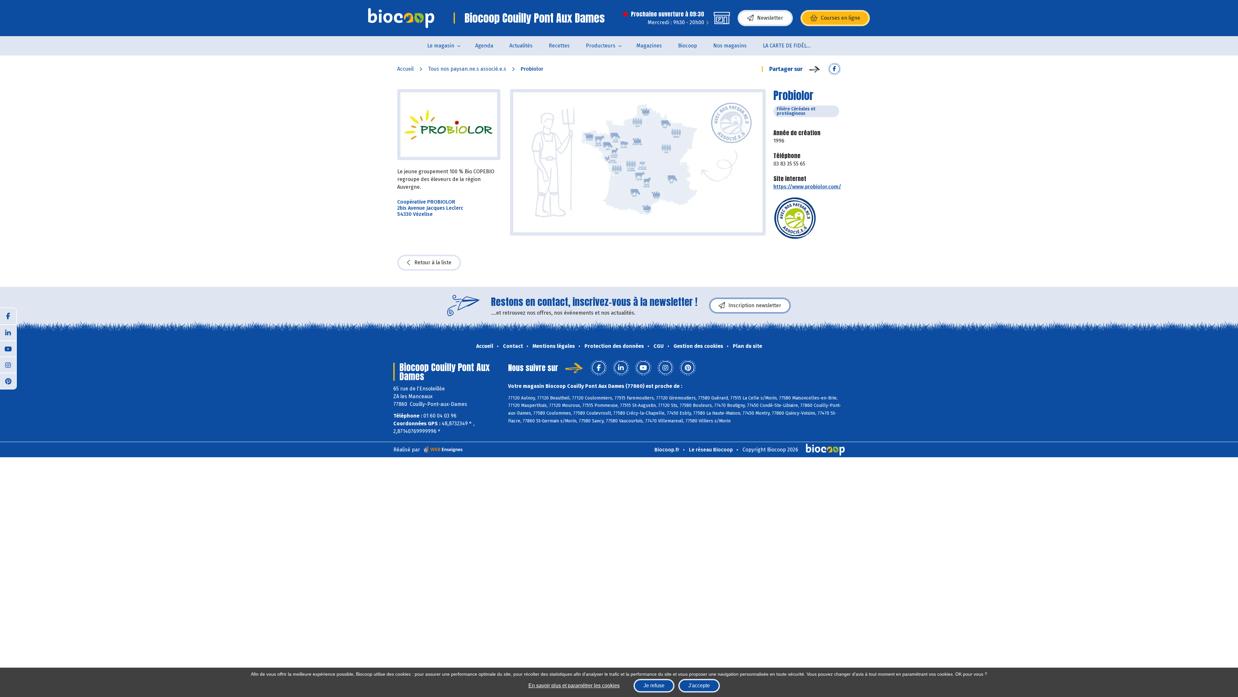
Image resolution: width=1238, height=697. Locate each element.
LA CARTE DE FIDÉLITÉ (788, 46)
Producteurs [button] (600, 46)
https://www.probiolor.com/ (807, 187)
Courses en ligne (840, 18)
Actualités (521, 46)
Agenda (484, 46)
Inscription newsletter (754, 305)
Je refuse (654, 685)
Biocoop (687, 46)
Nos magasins (730, 46)
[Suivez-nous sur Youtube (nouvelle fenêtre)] (8, 348)
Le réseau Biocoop (711, 450)
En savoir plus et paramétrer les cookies (574, 685)
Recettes (559, 46)
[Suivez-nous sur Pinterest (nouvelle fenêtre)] (8, 381)
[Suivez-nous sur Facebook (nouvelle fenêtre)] (8, 316)
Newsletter (770, 18)
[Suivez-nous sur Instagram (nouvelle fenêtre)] (8, 365)
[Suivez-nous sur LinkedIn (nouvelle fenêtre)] (8, 332)
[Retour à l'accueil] (401, 18)
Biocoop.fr (666, 450)
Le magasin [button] (440, 46)
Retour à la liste (432, 262)
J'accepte (699, 685)
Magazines (649, 46)
